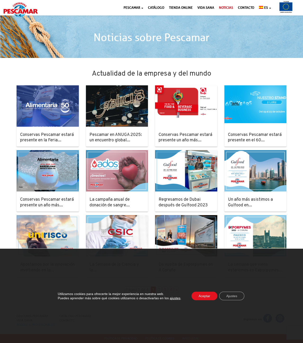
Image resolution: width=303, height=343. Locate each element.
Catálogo (156, 8)
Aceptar (204, 296)
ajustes (175, 298)
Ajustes (231, 296)
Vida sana (205, 8)
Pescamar (132, 8)
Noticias (226, 8)
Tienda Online (181, 8)
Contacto (246, 8)
